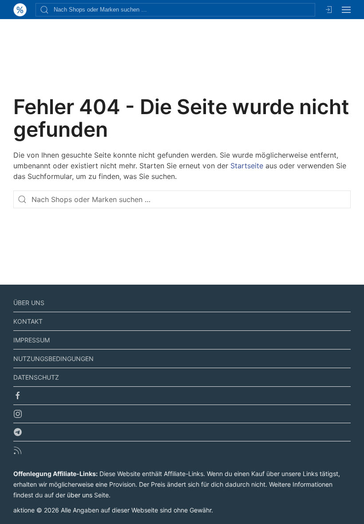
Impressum (31, 340)
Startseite (246, 165)
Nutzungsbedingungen (53, 358)
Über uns (28, 302)
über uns (79, 495)
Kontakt (28, 321)
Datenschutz (36, 377)
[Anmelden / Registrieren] (328, 9)
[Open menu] (346, 9)
